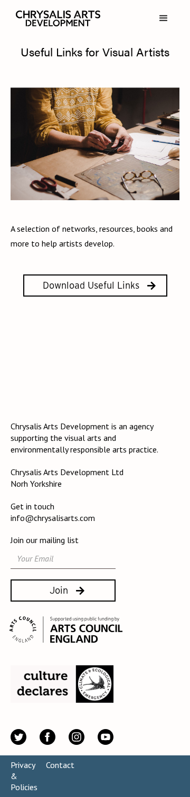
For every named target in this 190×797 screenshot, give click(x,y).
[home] (55, 18)
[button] (163, 18)
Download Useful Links (91, 285)
